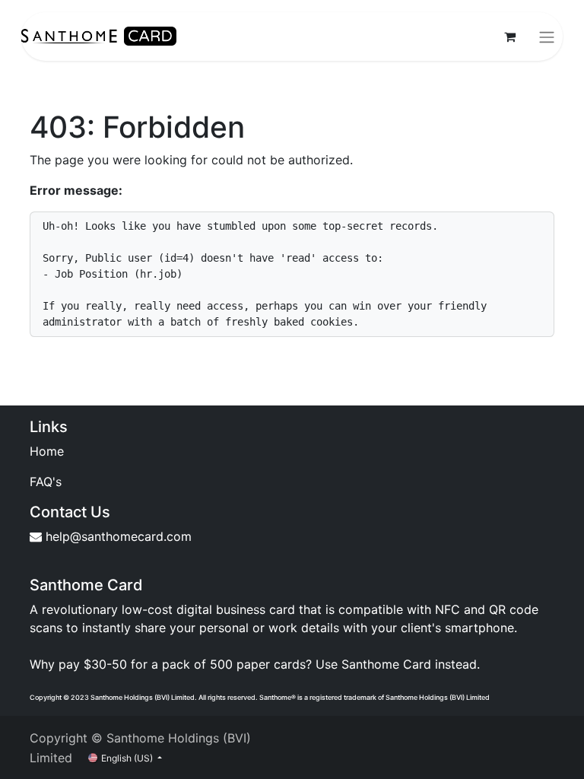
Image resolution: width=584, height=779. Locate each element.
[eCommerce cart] (509, 36)
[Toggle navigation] (547, 36)
